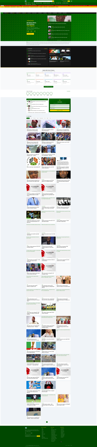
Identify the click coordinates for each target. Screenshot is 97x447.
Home (52, 428)
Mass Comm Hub (53, 440)
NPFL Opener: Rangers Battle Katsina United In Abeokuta (48, 313)
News (42, 428)
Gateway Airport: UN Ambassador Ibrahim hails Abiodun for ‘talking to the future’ (63, 300)
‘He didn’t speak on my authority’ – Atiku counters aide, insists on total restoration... (33, 260)
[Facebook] (25, 433)
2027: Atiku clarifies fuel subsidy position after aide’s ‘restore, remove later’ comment (63, 365)
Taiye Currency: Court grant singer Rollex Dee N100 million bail (62, 247)
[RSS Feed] (31, 433)
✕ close (61, 441)
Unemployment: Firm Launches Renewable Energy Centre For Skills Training (62, 326)
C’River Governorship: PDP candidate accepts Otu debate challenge (33, 208)
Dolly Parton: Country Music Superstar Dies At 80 (48, 339)
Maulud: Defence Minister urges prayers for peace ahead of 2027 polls (33, 274)
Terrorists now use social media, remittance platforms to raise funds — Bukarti (48, 247)
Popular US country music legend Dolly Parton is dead (63, 339)
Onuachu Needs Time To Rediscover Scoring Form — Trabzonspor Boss (33, 364)
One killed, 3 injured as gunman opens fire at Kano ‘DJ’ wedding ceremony (63, 208)
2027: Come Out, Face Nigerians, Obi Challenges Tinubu (48, 274)
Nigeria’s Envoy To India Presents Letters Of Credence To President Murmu (63, 286)
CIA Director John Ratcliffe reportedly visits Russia (33, 234)
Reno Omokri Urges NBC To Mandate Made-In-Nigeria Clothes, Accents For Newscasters (63, 168)
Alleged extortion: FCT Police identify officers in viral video (48, 352)
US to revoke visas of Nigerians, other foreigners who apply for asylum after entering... (33, 313)
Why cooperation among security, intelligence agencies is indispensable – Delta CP (48, 286)
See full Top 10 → (45, 99)
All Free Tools (52, 441)
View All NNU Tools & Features (49, 86)
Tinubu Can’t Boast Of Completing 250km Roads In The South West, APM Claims (48, 194)
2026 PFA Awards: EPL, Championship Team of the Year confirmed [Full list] (48, 299)
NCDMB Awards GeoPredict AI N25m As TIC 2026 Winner (48, 260)
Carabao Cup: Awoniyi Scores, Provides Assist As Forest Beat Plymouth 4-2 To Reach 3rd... (33, 221)
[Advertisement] (48, 9)
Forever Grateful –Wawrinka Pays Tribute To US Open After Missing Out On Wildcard (33, 391)
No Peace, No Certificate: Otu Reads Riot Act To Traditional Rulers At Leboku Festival (33, 194)
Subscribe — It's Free (60, 110)
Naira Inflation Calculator (54, 438)
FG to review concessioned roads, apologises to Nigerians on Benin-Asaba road (48, 365)
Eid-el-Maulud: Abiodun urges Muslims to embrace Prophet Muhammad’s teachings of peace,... (48, 326)
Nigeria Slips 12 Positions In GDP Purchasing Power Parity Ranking (26, 5)
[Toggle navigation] (71, 1)
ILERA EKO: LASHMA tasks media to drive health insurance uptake (9, 5)
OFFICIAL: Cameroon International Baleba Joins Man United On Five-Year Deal (48, 378)
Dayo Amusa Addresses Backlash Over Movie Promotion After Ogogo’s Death (33, 181)
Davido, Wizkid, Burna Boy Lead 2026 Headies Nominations (48, 167)
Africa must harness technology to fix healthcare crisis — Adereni (33, 155)
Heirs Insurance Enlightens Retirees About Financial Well (42, 5)
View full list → (45, 48)
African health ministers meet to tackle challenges (63, 143)
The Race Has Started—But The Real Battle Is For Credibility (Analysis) (48, 181)
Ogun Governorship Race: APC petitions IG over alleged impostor (33, 352)
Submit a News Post (28, 4)
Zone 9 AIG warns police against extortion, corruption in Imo (32, 286)
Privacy (66, 445)
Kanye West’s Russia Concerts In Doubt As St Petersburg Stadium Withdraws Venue (63, 181)
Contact (71, 445)
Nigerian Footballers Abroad (45, 438)
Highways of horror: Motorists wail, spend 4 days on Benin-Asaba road (77, 5)
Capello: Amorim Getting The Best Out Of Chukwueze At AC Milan (33, 405)
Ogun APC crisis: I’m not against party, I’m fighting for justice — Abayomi (33, 326)
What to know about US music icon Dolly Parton (48, 234)
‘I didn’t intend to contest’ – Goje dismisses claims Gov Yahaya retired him (48, 405)
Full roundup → (68, 48)
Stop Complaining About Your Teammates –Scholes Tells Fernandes (33, 339)
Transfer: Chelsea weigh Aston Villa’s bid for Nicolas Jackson (33, 247)
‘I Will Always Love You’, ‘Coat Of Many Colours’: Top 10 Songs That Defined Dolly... (48, 208)
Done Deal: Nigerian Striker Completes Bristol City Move (48, 391)
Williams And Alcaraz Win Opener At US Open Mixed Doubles (48, 221)
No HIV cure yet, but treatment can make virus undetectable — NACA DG (48, 155)
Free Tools (34, 4)
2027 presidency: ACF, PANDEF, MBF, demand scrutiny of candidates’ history (58, 5)
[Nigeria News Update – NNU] (26, 1)
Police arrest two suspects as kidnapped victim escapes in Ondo (63, 405)
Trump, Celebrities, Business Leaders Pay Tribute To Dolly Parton (63, 221)
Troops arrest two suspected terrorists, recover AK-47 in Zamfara (63, 260)
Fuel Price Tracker (53, 439)
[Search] (53, 1)
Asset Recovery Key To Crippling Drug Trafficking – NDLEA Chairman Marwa (33, 418)
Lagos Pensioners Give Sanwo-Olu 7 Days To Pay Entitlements (63, 378)
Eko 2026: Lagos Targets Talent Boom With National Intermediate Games (33, 378)
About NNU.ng (62, 428)
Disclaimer (69, 445)
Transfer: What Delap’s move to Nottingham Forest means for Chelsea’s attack (33, 300)
